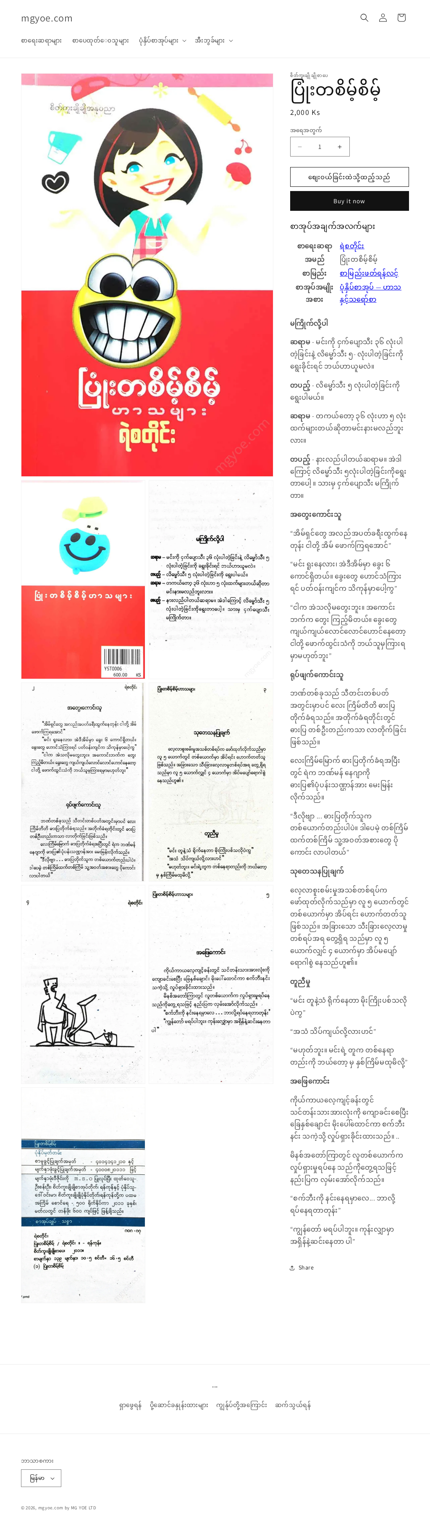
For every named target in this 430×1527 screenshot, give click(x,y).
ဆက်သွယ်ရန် (293, 1405)
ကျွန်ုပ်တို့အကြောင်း (241, 1405)
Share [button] (306, 1267)
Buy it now (349, 201)
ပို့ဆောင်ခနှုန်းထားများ (179, 1405)
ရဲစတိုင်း (352, 246)
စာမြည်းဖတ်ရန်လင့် (369, 273)
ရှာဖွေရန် (130, 1405)
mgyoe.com (50, 1508)
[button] (162, 40)
